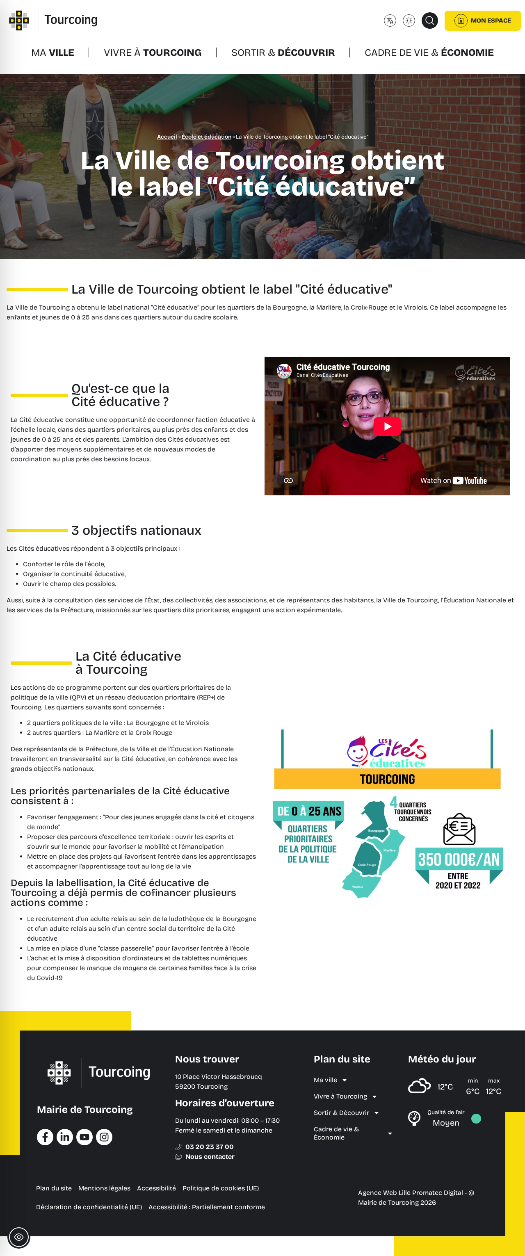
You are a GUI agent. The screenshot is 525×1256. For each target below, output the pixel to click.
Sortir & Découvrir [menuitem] (341, 1113)
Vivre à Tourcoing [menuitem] (340, 1096)
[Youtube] (84, 1137)
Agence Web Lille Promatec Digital (410, 1193)
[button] (430, 20)
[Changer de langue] (390, 20)
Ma (52, 52)
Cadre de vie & (429, 52)
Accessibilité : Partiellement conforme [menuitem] (206, 1207)
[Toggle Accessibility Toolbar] (19, 1237)
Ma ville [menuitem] (325, 1080)
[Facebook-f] (45, 1137)
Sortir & (283, 52)
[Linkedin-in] (65, 1137)
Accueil (167, 136)
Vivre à (153, 52)
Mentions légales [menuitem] (104, 1188)
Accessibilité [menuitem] (156, 1188)
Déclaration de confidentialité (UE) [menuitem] (89, 1207)
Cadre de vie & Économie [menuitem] (336, 1133)
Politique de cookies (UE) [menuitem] (221, 1188)
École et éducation (206, 136)
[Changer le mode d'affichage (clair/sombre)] (409, 20)
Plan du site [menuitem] (54, 1188)
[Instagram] (104, 1137)
